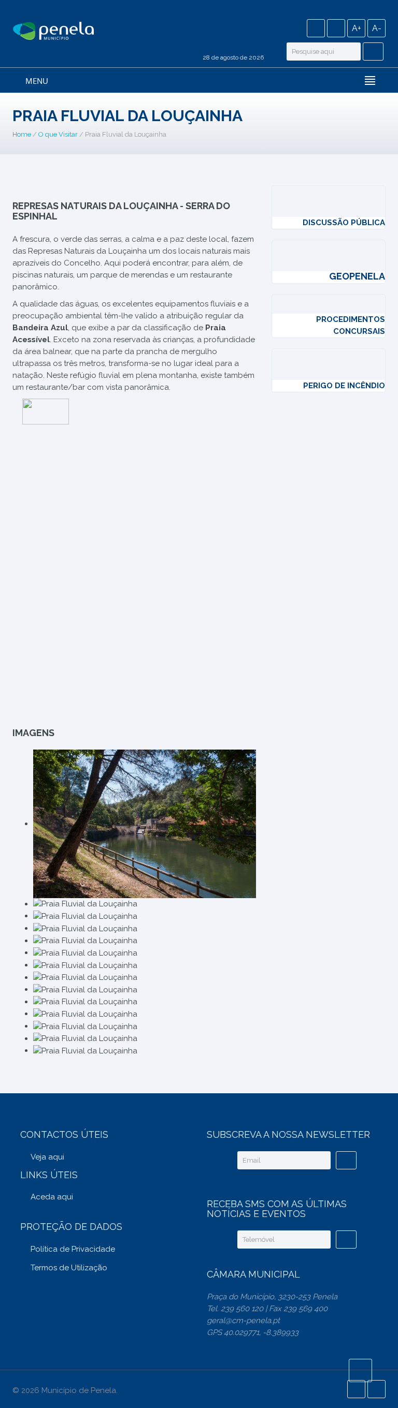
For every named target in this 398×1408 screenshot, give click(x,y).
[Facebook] (316, 28)
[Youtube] (336, 28)
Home (21, 134)
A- (376, 28)
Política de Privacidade (73, 1249)
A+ (356, 28)
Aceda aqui (52, 1196)
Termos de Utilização (69, 1267)
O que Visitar (58, 134)
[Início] (53, 31)
